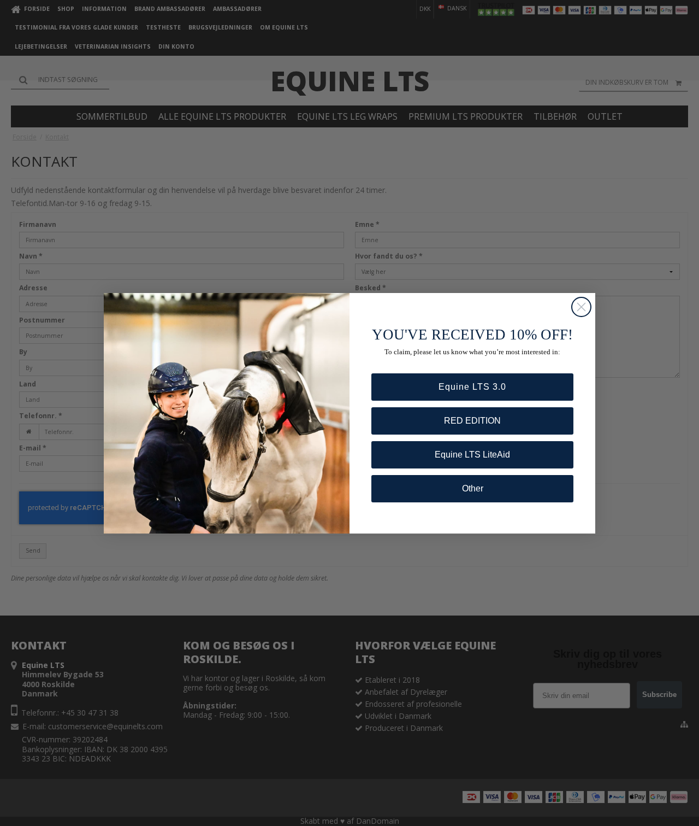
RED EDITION (472, 420)
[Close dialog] (581, 307)
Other (472, 488)
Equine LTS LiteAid (472, 454)
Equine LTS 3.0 (472, 386)
